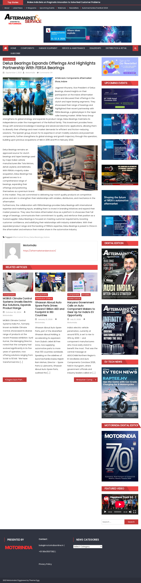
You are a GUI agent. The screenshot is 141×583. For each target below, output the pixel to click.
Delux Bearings (36, 237)
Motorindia (30, 72)
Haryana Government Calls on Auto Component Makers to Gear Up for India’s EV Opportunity (81, 309)
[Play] (105, 511)
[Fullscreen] (134, 511)
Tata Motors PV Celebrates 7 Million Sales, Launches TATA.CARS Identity (61, 3)
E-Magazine (31, 8)
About (6, 8)
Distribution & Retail (44, 298)
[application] (120, 504)
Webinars (62, 8)
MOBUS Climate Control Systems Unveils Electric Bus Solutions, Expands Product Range (17, 303)
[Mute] (130, 511)
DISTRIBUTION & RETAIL (116, 48)
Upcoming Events (47, 8)
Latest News (18, 8)
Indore (47, 237)
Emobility (86, 294)
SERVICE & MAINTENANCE (73, 48)
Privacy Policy (45, 564)
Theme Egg (34, 580)
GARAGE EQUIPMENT (48, 48)
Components (27, 48)
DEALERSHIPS (95, 48)
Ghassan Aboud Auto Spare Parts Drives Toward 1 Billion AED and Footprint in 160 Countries (49, 309)
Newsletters (74, 8)
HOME (13, 48)
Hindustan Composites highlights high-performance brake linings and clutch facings (87, 379)
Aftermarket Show (21, 237)
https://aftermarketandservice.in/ (39, 250)
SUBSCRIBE (15, 53)
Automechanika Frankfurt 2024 (95, 8)
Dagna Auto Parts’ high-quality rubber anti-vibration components (16, 379)
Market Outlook (74, 298)
